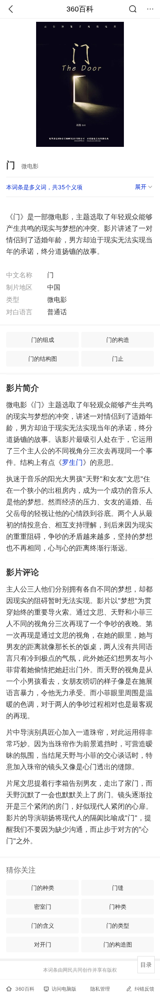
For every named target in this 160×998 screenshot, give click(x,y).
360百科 (80, 9)
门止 (117, 358)
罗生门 (72, 462)
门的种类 (42, 887)
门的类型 (117, 925)
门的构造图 (117, 944)
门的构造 (117, 339)
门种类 (117, 906)
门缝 (117, 887)
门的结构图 (42, 358)
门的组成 (42, 339)
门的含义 (42, 925)
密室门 (42, 906)
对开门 (42, 944)
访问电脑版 (64, 989)
